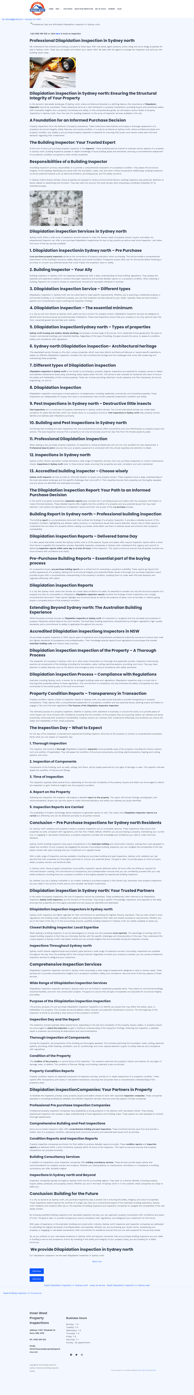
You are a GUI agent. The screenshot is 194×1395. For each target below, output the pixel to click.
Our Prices (67, 9)
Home (51, 9)
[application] (60, 9)
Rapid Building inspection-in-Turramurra (22, 1293)
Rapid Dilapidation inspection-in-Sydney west (128, 1285)
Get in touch (100, 9)
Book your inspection (84, 9)
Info (57, 9)
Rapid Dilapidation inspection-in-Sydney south (66, 1285)
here (58, 33)
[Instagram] (82, 1355)
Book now (97, 1261)
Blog (119, 9)
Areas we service (97, 1285)
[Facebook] (71, 1355)
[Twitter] (76, 1355)
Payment (111, 9)
